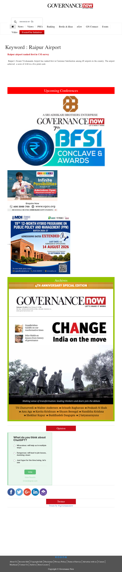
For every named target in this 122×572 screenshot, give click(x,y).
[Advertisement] (32, 531)
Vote (30, 472)
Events (105, 26)
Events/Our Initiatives (32, 32)
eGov (79, 26)
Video (14, 32)
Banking (51, 26)
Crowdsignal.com (30, 481)
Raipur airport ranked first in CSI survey (28, 54)
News (20, 26)
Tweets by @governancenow (61, 505)
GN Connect (92, 26)
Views (30, 26)
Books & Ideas (66, 26)
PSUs (40, 26)
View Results (30, 477)
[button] (15, 131)
